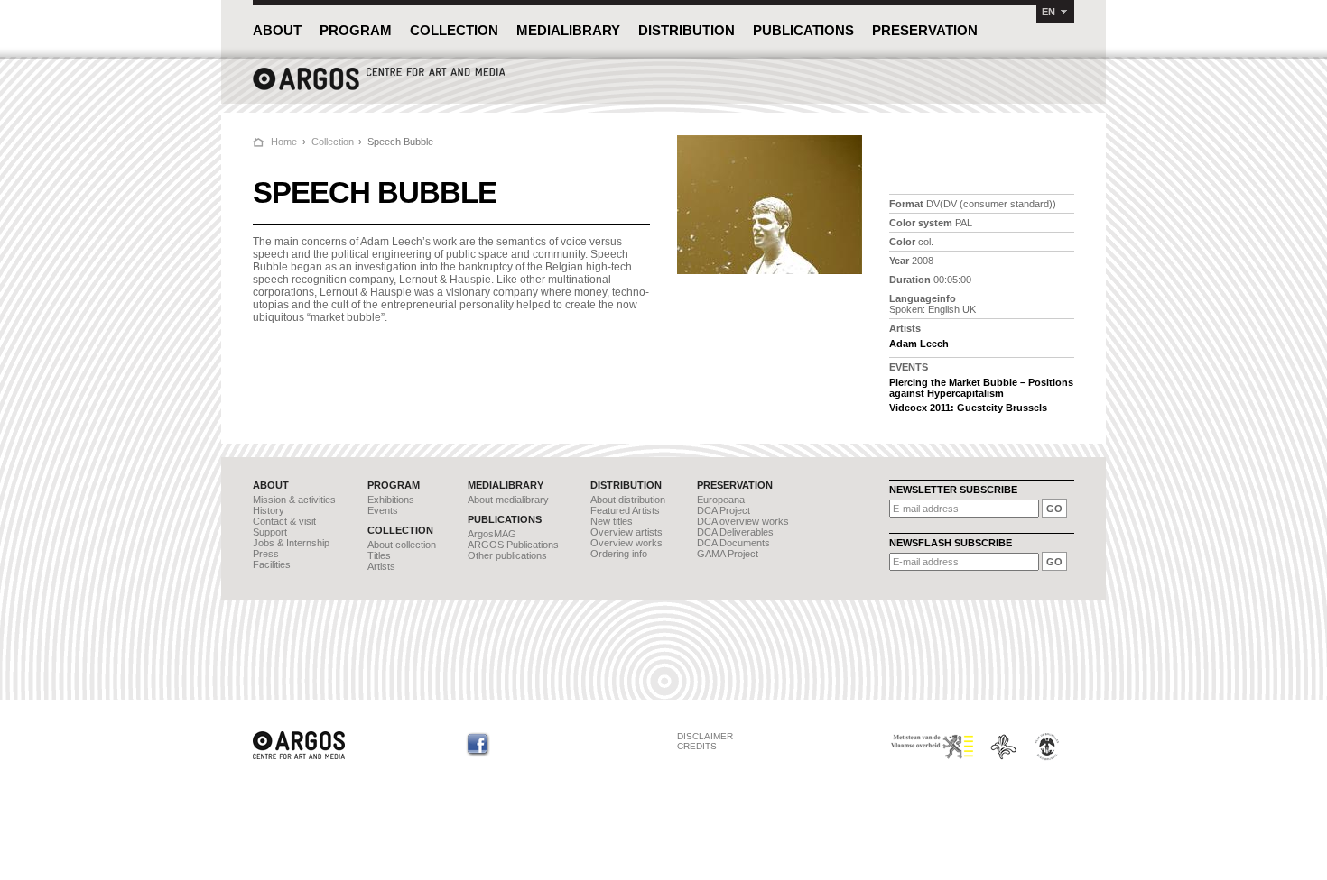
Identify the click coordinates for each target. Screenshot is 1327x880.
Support (270, 532)
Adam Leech (919, 343)
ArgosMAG (492, 533)
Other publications (507, 555)
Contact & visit (284, 521)
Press (266, 553)
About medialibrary (508, 499)
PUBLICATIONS (803, 30)
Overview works (626, 542)
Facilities (272, 564)
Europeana (721, 499)
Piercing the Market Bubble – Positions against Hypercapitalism (981, 388)
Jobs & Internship (291, 542)
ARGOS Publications (513, 544)
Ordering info (618, 553)
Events (382, 510)
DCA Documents (733, 542)
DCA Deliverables (735, 532)
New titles (611, 521)
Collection (332, 141)
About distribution (627, 499)
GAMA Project (727, 553)
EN (1048, 11)
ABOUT (277, 30)
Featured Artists (625, 510)
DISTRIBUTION (686, 30)
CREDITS (697, 746)
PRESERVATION (925, 30)
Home (284, 141)
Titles (379, 555)
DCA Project (723, 510)
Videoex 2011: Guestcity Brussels (968, 407)
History (268, 510)
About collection (401, 544)
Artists (381, 566)
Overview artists (626, 532)
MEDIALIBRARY (568, 30)
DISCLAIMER (705, 736)
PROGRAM (356, 30)
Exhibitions (390, 499)
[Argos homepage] (379, 88)
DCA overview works (743, 521)
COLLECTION (454, 30)
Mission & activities (294, 499)
